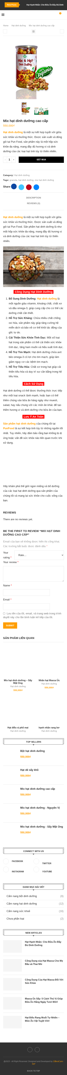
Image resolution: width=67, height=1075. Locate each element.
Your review (11, 562)
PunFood (9, 428)
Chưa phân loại (35, 918)
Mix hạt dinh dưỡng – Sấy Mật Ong (18, 681)
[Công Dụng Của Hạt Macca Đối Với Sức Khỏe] (12, 984)
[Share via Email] (36, 187)
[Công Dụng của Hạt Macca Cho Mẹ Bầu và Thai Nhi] (12, 965)
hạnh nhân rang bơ (49, 727)
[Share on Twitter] (21, 187)
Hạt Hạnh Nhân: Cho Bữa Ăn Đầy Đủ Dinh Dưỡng (43, 943)
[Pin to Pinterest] (29, 187)
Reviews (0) (33, 203)
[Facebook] (29, 1049)
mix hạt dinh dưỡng (44, 180)
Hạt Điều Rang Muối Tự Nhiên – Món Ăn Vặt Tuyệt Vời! (42, 1019)
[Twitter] (37, 1049)
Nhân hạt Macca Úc (49, 680)
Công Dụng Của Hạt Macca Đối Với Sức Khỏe (44, 981)
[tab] (33, 198)
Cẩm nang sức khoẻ (35, 911)
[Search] (63, 14)
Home (5, 25)
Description (33, 197)
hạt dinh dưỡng (26, 180)
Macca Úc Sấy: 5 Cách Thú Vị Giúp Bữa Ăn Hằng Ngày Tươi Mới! (44, 1000)
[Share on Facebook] (14, 186)
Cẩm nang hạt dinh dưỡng (35, 903)
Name (7, 585)
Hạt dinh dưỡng (19, 25)
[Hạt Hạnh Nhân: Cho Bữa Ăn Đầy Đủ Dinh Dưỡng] (12, 946)
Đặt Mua (41, 159)
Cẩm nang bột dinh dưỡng (35, 896)
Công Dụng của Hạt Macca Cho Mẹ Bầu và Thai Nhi (44, 962)
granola (13, 180)
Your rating (7, 555)
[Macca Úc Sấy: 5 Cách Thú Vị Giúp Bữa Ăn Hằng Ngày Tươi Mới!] (12, 1003)
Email (7, 599)
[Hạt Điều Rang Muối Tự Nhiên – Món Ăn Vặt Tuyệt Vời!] (12, 1022)
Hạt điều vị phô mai (17, 727)
